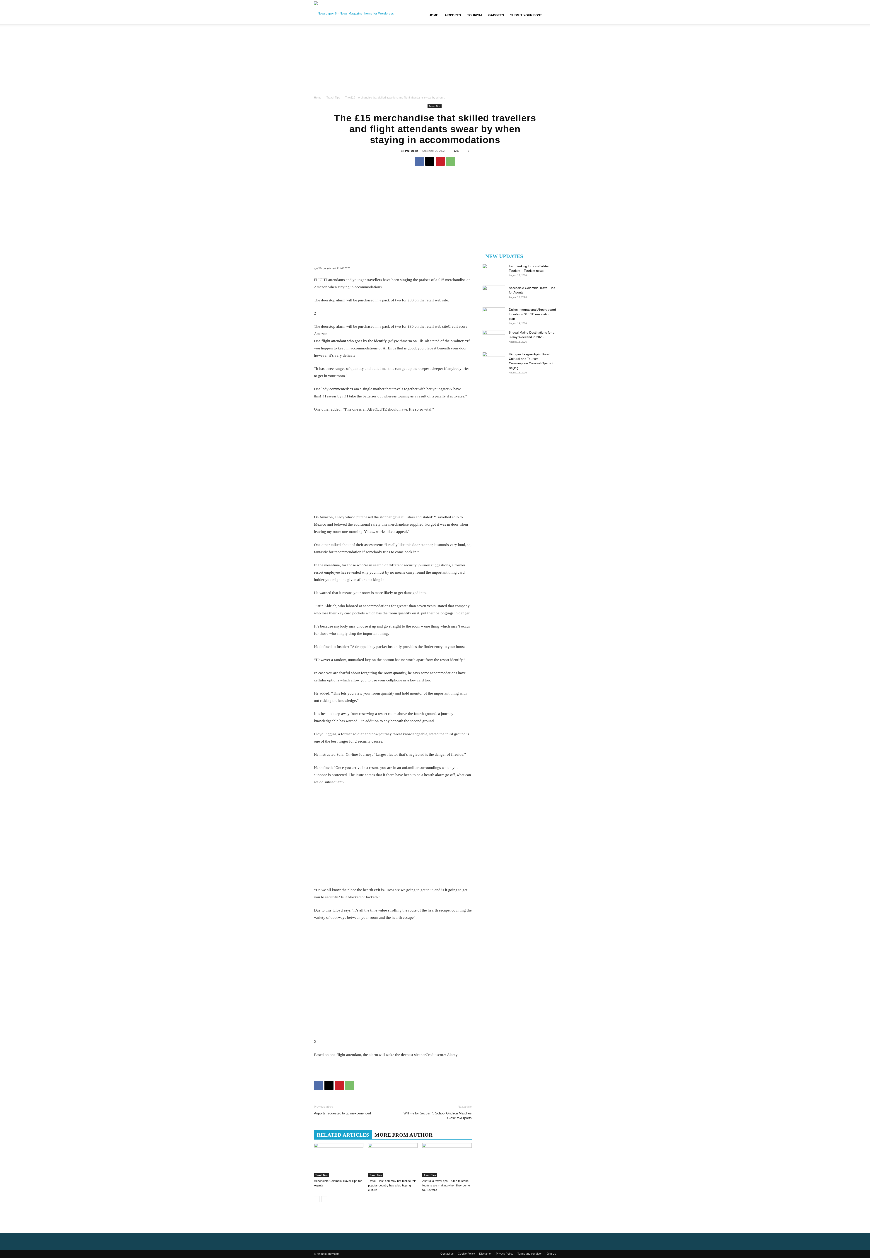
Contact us (447, 1253)
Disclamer (485, 1253)
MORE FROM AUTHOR (404, 1135)
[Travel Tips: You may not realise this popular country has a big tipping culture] (393, 1160)
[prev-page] (317, 1199)
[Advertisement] (435, 61)
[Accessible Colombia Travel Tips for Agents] (338, 1160)
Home (433, 15)
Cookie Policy (466, 1253)
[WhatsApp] (450, 161)
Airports (453, 15)
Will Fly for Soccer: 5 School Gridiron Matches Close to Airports (438, 1115)
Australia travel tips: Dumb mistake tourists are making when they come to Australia (446, 1185)
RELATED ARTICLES (343, 1135)
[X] (429, 161)
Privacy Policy (504, 1253)
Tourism (474, 15)
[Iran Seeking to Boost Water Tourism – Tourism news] (494, 272)
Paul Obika (411, 150)
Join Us (551, 1253)
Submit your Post (526, 15)
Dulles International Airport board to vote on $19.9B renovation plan (532, 314)
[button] (550, 15)
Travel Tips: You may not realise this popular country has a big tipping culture (392, 1185)
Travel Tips (333, 97)
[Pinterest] (440, 161)
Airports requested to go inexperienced (342, 1113)
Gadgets (496, 15)
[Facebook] (419, 161)
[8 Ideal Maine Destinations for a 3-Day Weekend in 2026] (494, 338)
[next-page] (324, 1199)
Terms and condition (529, 1253)
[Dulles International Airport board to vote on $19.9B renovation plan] (494, 315)
